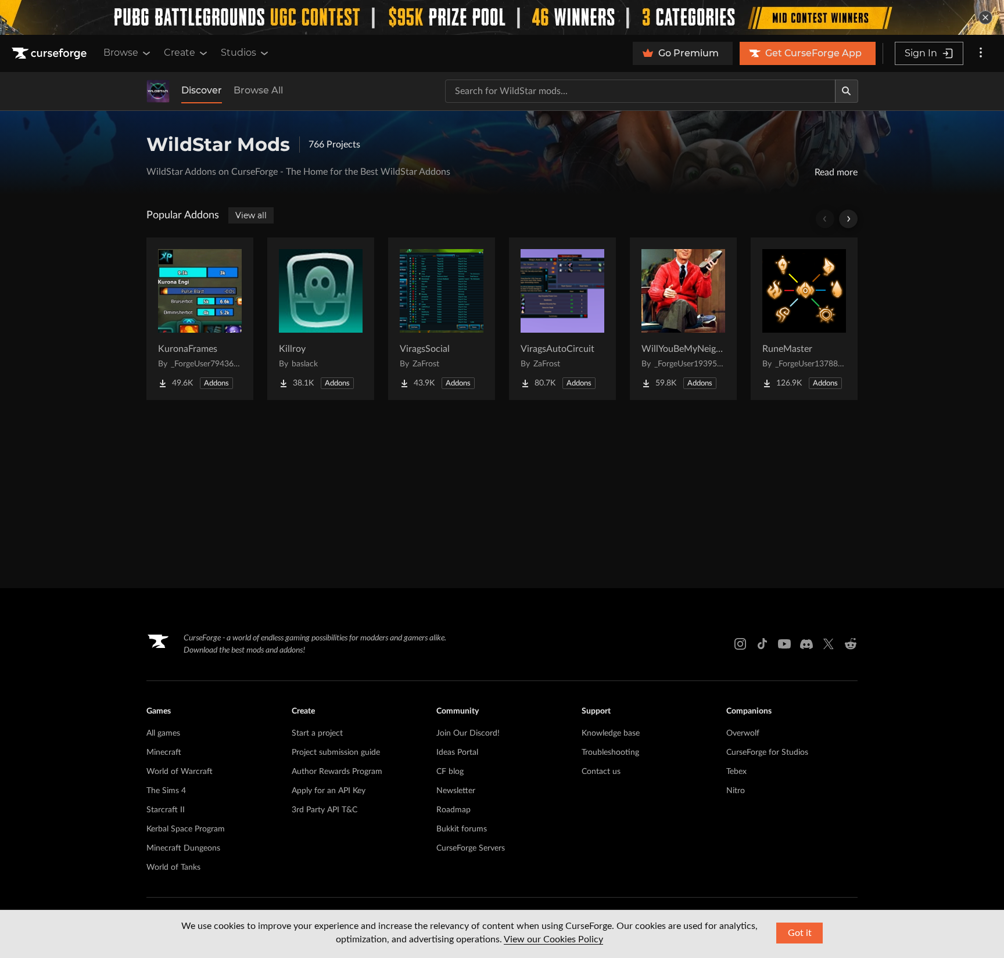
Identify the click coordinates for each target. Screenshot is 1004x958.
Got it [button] (800, 933)
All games (163, 733)
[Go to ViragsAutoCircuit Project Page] (562, 318)
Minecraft (163, 752)
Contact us (601, 772)
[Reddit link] (851, 644)
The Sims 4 (166, 791)
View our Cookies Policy (553, 939)
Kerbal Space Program (185, 829)
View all (251, 215)
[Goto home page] (50, 53)
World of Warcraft (179, 772)
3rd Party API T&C (324, 810)
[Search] (846, 91)
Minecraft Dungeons (183, 848)
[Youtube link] (784, 644)
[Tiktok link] (762, 644)
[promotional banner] (502, 17)
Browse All (258, 90)
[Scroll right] (848, 219)
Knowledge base (611, 733)
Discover (201, 90)
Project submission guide (336, 752)
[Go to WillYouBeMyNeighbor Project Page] (683, 318)
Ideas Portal (457, 752)
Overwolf (742, 733)
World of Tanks (173, 867)
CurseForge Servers (470, 848)
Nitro (735, 791)
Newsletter (455, 791)
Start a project (317, 733)
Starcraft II (165, 810)
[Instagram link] (740, 644)
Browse (120, 52)
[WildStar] (158, 91)
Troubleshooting (610, 752)
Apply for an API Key (328, 791)
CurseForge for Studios (767, 752)
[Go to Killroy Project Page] (320, 318)
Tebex (736, 772)
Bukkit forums (461, 829)
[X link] (829, 644)
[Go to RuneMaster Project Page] (804, 318)
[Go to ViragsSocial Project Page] (441, 318)
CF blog (450, 772)
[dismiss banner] (985, 17)
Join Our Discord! (468, 733)
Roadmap (453, 810)
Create (179, 52)
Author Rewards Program (337, 772)
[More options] (980, 53)
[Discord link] (806, 644)
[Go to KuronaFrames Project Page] (199, 318)
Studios (238, 52)
